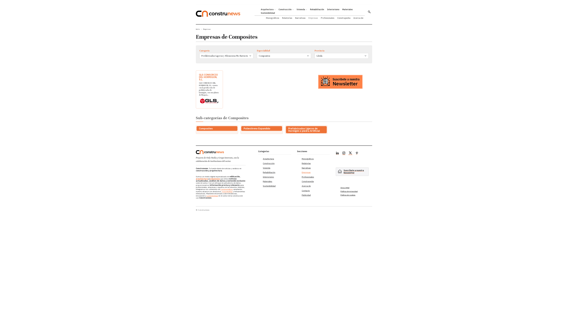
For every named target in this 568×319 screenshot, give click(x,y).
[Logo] (225, 152)
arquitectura (202, 179)
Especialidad (263, 50)
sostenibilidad (212, 196)
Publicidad (306, 195)
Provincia (319, 50)
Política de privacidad (349, 191)
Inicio (198, 29)
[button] (369, 12)
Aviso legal (345, 188)
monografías (227, 191)
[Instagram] (344, 153)
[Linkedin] (337, 153)
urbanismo (215, 179)
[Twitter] (350, 153)
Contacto (306, 190)
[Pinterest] (357, 153)
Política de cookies (348, 195)
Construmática (226, 189)
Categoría (204, 50)
